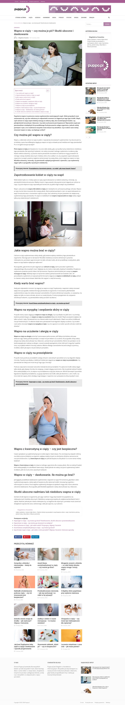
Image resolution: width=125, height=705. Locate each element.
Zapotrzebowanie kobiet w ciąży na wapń (28, 95)
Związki (91, 17)
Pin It (27, 537)
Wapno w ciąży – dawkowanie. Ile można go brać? (30, 109)
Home (15, 23)
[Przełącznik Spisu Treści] (47, 90)
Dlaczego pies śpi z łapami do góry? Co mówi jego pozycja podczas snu (103, 89)
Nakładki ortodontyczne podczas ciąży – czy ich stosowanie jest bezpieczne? (23, 594)
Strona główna (20, 17)
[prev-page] (87, 137)
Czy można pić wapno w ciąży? (25, 93)
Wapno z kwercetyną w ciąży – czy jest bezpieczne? (30, 107)
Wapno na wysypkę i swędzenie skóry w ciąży (29, 101)
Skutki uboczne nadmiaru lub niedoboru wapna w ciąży (33, 111)
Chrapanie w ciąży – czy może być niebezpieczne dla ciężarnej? (70, 621)
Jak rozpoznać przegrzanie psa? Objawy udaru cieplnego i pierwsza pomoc (104, 119)
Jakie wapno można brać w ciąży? (25, 97)
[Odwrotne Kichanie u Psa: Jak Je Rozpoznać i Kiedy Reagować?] (91, 108)
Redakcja (43, 1)
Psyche (68, 17)
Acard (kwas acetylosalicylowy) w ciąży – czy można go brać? (34, 528)
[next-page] (89, 137)
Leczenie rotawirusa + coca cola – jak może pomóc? (71, 645)
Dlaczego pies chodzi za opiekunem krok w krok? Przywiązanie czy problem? (103, 99)
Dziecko (37, 17)
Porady (61, 17)
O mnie (16, 1)
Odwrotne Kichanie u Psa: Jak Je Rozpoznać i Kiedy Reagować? (103, 109)
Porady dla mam (24, 1)
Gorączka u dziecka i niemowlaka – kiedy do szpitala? (22, 565)
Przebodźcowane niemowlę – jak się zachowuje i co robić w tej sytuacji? (48, 593)
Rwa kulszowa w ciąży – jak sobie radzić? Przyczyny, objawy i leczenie (37, 525)
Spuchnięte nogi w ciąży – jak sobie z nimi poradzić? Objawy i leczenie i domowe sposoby (44, 530)
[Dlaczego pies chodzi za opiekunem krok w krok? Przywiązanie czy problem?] (91, 98)
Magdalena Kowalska (24, 38)
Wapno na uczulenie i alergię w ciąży (26, 103)
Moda (54, 17)
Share (19, 537)
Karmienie (46, 17)
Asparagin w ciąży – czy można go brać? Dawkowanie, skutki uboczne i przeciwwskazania (44, 521)
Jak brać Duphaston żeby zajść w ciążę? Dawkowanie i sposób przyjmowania (24, 646)
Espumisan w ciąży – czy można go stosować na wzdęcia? (33, 523)
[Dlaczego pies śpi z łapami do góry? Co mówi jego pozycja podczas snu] (91, 88)
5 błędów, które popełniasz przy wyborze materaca (71, 592)
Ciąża (30, 17)
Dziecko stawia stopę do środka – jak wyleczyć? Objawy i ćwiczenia (23, 621)
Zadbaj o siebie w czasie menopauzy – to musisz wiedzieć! (47, 621)
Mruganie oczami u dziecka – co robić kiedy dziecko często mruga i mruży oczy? (71, 566)
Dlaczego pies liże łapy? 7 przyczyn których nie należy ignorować (104, 128)
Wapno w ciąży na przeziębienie (25, 105)
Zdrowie (83, 17)
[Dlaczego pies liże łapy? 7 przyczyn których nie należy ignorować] (91, 127)
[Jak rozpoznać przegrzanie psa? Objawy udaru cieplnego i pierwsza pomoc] (91, 117)
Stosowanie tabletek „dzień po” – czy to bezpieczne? (48, 645)
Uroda (76, 17)
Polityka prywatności (34, 1)
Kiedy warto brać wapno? (23, 99)
